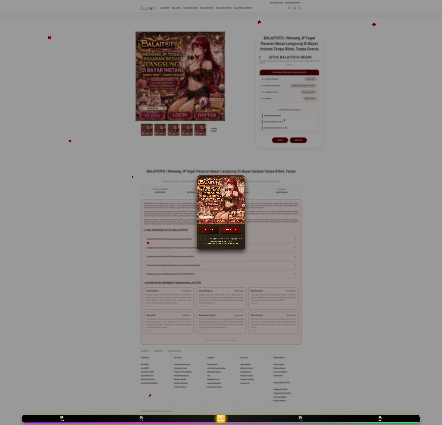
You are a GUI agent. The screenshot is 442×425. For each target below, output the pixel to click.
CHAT (380, 420)
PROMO (62, 420)
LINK (300, 420)
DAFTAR (231, 229)
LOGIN (209, 229)
